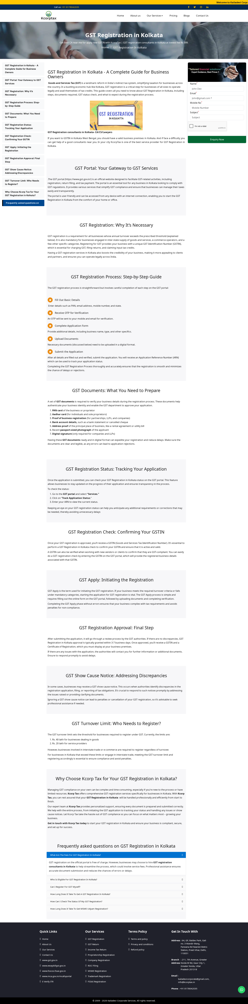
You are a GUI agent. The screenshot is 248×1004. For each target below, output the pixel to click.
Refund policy (137, 949)
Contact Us (202, 15)
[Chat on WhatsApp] (241, 989)
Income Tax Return (97, 949)
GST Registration (96, 938)
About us (135, 15)
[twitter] (195, 7)
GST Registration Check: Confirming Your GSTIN (18, 138)
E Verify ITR (47, 981)
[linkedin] (207, 7)
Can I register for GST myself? (65, 886)
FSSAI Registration (97, 981)
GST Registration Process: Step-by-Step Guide (22, 104)
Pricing (173, 15)
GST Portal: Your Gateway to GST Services (23, 82)
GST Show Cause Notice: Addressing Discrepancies (19, 171)
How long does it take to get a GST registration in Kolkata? (80, 894)
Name (193, 83)
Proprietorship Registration (101, 954)
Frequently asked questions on (22, 203)
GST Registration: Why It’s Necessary (19, 93)
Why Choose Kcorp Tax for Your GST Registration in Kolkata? (22, 194)
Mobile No (196, 102)
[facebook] (188, 7)
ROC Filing (93, 965)
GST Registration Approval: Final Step (22, 160)
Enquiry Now (217, 139)
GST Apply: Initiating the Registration (18, 149)
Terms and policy (139, 938)
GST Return (93, 944)
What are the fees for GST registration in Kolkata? (75, 854)
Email (193, 93)
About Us (46, 944)
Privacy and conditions (142, 944)
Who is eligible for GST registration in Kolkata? (73, 879)
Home (120, 15)
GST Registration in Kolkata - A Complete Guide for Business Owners (21, 69)
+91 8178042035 (70, 7)
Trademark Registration (99, 976)
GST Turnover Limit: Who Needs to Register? (22, 182)
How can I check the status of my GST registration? (76, 901)
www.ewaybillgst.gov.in (54, 965)
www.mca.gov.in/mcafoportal (56, 976)
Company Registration (99, 960)
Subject (194, 112)
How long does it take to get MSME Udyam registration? (79, 908)
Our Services (154, 15)
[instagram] (201, 7)
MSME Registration (97, 970)
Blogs (187, 15)
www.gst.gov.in (49, 960)
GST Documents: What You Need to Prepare (22, 115)
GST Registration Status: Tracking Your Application (19, 126)
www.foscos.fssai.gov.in (54, 970)
